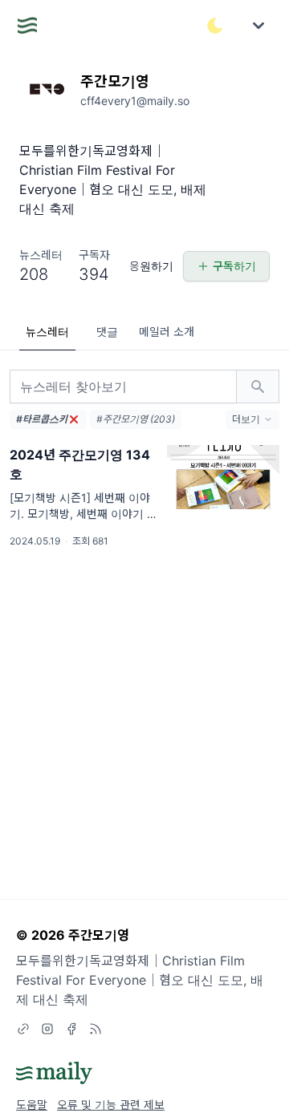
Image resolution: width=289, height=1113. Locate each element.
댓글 (107, 331)
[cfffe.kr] (23, 1029)
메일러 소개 (166, 331)
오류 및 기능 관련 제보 (111, 1104)
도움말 (31, 1104)
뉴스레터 (47, 331)
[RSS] (95, 1029)
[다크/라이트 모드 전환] (215, 25)
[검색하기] (257, 386)
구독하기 (234, 266)
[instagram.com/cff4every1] (47, 1029)
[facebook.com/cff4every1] (71, 1029)
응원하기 (151, 266)
